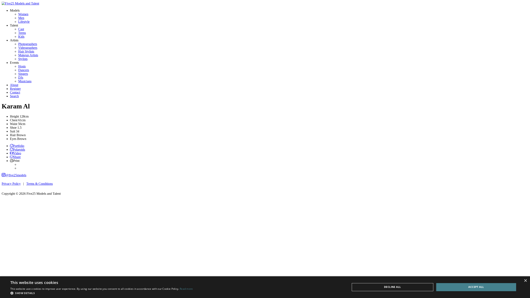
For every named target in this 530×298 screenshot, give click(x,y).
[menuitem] (23, 14)
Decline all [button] (392, 287)
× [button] (525, 280)
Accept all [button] (476, 287)
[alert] (265, 287)
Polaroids (19, 149)
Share (17, 157)
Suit (12, 131)
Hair (13, 135)
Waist (13, 124)
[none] (15, 10)
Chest (13, 120)
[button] (101, 293)
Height (14, 116)
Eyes (13, 139)
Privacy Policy (11, 183)
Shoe (13, 127)
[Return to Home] (20, 3)
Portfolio (18, 146)
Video (17, 153)
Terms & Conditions (39, 183)
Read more (186, 289)
